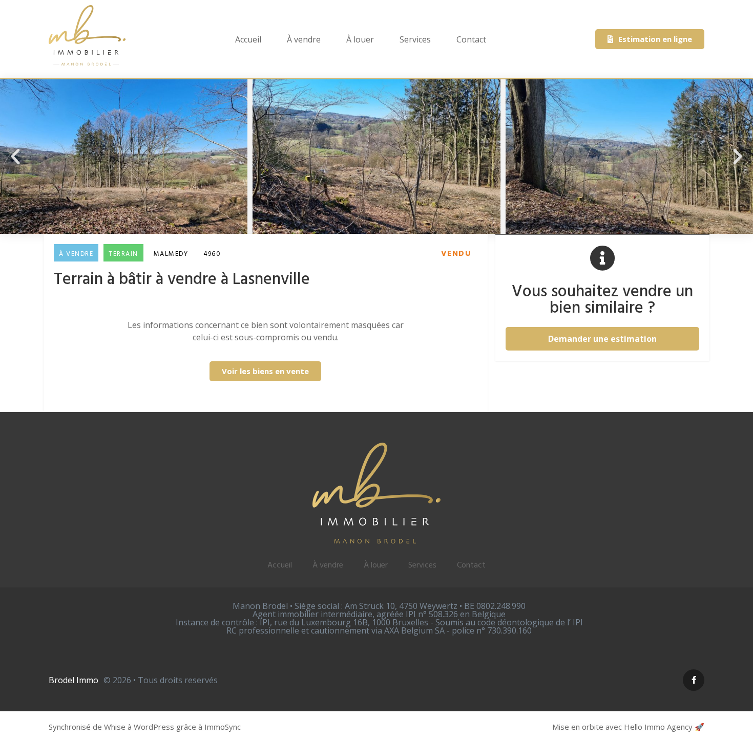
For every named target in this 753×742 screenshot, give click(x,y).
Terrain (123, 254)
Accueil (248, 39)
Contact (471, 39)
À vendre (304, 39)
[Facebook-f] (693, 680)
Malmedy (171, 254)
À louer (360, 39)
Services (415, 39)
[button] (15, 156)
